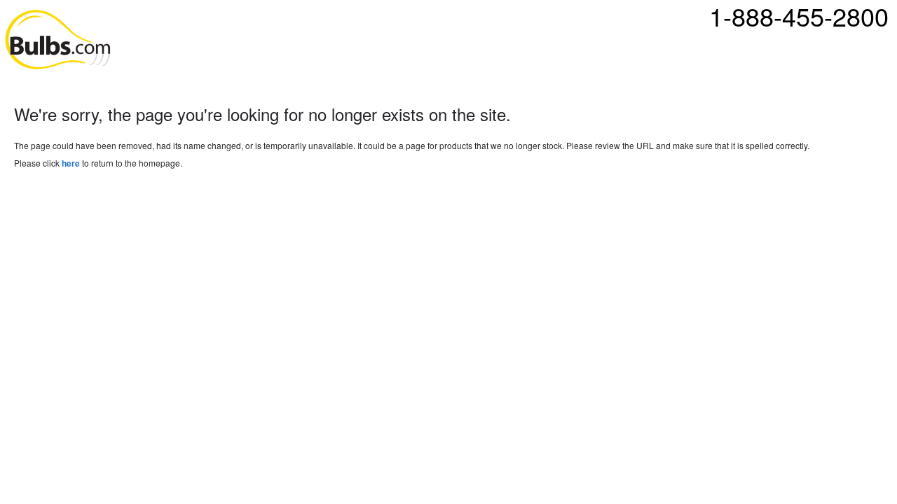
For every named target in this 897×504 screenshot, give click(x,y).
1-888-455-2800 (799, 16)
